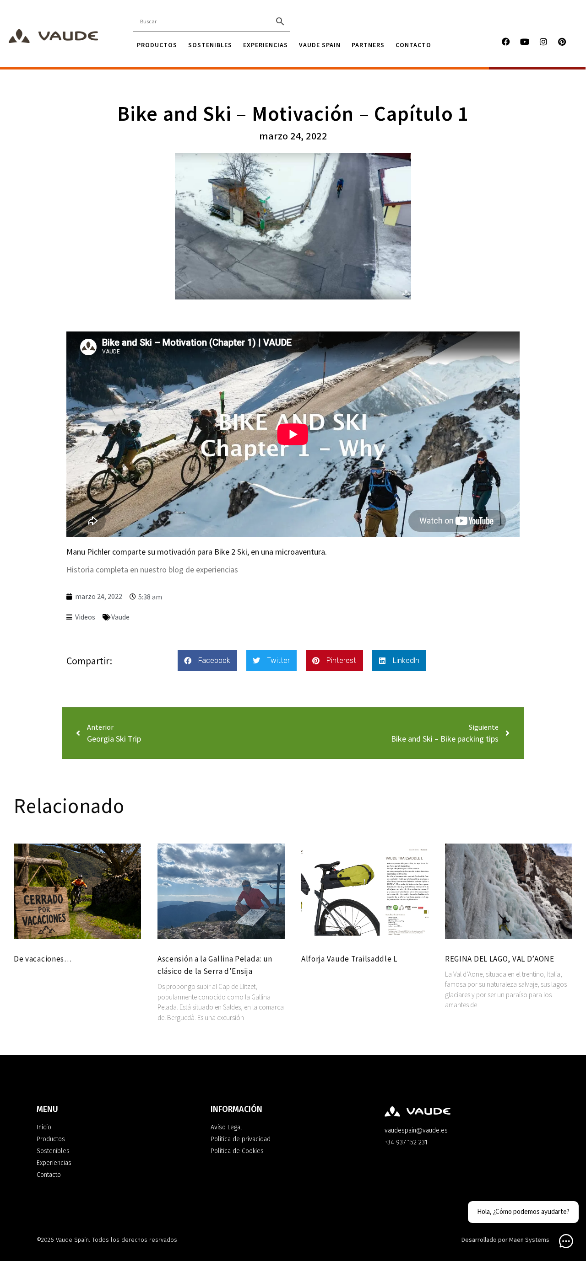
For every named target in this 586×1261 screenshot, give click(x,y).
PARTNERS (368, 45)
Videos (85, 617)
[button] (207, 660)
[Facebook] (506, 41)
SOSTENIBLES (210, 45)
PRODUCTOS (157, 45)
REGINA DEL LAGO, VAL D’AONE (499, 959)
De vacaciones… (43, 959)
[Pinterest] (562, 41)
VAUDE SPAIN (320, 45)
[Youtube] (524, 41)
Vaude (120, 617)
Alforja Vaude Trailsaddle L (349, 959)
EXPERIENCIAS (265, 45)
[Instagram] (543, 41)
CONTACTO (413, 45)
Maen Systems (529, 1240)
